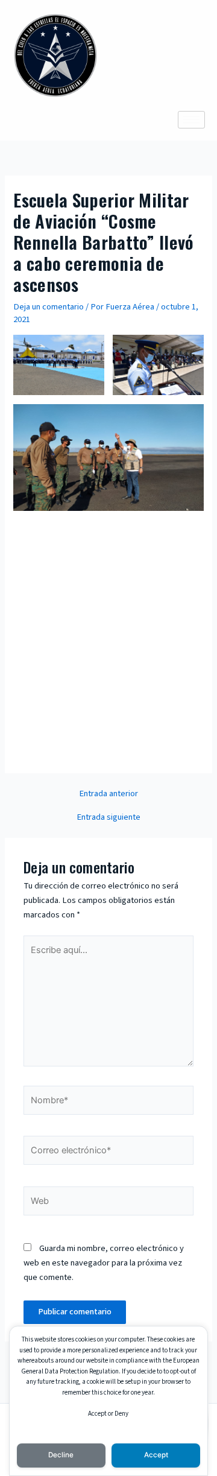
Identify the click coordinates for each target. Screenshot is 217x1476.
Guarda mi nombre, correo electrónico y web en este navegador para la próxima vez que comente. (104, 1263)
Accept (156, 1455)
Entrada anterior (108, 794)
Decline (61, 1455)
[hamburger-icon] (191, 119)
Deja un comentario (48, 306)
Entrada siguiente (108, 817)
